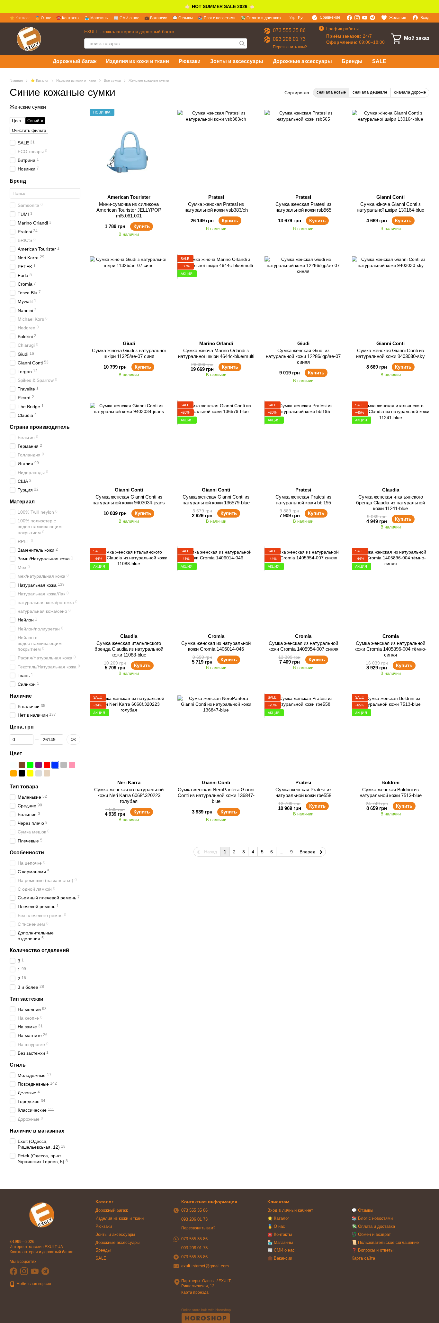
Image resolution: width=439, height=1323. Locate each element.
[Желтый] (30, 773)
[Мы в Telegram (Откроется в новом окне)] (372, 17)
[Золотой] (47, 773)
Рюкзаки (190, 61)
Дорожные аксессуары (302, 61)
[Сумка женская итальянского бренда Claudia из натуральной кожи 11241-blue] (391, 441)
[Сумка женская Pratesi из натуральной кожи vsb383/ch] (216, 149)
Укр (292, 18)
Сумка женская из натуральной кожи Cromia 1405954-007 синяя (303, 646)
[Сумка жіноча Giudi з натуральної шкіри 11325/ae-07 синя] (129, 295)
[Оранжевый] (13, 773)
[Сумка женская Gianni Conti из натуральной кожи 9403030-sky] (391, 295)
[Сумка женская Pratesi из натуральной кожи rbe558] (303, 734)
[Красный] (47, 765)
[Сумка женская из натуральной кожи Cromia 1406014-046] (216, 588)
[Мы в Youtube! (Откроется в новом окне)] (364, 17)
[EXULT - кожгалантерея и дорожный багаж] (42, 1214)
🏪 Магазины (97, 18)
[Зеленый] (30, 765)
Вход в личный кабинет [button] (290, 1210)
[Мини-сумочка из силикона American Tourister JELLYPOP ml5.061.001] (129, 149)
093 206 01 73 (289, 39)
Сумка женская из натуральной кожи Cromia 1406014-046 (216, 646)
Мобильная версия (33, 1284)
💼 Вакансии (155, 18)
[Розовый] (72, 765)
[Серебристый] (38, 773)
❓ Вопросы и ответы (372, 1250)
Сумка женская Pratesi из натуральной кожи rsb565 (303, 207)
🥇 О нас (43, 18)
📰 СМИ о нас (126, 18)
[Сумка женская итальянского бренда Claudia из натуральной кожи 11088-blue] (129, 588)
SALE (379, 61)
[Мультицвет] (55, 773)
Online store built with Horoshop (206, 1310)
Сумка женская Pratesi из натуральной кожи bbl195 (303, 499)
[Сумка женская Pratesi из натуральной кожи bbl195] (303, 441)
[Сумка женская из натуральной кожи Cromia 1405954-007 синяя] (303, 588)
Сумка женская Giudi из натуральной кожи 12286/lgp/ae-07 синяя (303, 356)
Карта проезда (195, 1292)
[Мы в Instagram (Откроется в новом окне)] (357, 17)
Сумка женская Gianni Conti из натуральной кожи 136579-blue (216, 499)
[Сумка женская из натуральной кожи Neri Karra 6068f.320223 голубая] (129, 734)
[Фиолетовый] (38, 765)
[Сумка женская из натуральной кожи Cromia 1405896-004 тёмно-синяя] (391, 588)
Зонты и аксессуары (236, 61)
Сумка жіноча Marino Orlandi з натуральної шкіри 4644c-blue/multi (216, 353)
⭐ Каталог (20, 18)
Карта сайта (363, 1258)
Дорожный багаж (74, 61)
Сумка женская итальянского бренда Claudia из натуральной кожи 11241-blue (390, 502)
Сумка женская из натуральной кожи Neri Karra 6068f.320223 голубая (129, 795)
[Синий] (55, 765)
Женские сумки (28, 107)
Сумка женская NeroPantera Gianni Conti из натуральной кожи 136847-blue (216, 795)
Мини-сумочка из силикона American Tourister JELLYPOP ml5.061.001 (128, 209)
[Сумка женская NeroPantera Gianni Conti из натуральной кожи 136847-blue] (216, 734)
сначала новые (331, 92)
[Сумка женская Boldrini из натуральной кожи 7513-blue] (391, 734)
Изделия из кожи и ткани (137, 61)
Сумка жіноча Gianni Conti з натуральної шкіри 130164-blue (390, 207)
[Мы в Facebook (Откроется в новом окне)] (349, 17)
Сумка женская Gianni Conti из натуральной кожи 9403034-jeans (129, 499)
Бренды (352, 61)
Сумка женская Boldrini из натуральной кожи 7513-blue (391, 792)
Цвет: (17, 120)
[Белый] (13, 765)
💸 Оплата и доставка (261, 18)
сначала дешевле (370, 92)
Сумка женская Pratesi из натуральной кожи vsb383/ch (216, 207)
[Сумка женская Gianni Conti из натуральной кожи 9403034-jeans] (129, 441)
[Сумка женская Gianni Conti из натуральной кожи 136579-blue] (216, 441)
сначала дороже (410, 92)
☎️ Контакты (67, 18)
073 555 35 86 (289, 30)
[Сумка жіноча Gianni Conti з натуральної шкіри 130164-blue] (391, 149)
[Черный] (22, 773)
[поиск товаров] (242, 43)
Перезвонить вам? (290, 47)
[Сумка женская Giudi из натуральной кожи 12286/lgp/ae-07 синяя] (303, 295)
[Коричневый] (22, 765)
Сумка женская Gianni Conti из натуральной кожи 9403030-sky (390, 353)
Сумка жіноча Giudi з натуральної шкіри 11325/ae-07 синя (129, 353)
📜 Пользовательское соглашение (385, 1242)
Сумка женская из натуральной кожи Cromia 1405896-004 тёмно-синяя (390, 648)
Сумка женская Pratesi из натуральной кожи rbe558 (303, 792)
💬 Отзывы (183, 18)
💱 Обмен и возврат (371, 1234)
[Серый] (63, 765)
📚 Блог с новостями (217, 18)
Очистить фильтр (29, 130)
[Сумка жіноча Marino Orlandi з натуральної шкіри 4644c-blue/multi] (216, 295)
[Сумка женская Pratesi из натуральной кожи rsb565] (303, 149)
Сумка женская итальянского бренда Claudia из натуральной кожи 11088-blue (128, 648)
